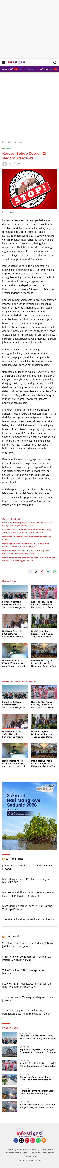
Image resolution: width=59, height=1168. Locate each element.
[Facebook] (15, 1140)
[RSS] (43, 1140)
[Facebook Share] (30, 571)
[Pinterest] (27, 1140)
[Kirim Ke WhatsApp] (54, 571)
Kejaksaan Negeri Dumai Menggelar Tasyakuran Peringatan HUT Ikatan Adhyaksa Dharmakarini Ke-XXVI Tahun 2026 (38, 1051)
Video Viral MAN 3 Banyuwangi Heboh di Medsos (25, 971)
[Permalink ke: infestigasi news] (4, 164)
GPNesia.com (14, 859)
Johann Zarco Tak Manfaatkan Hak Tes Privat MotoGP (27, 867)
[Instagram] (32, 1140)
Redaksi (47, 1149)
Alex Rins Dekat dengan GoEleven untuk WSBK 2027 (28, 921)
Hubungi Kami (30, 1156)
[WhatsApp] (38, 1140)
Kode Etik (35, 1152)
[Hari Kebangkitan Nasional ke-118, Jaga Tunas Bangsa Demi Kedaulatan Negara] (44, 621)
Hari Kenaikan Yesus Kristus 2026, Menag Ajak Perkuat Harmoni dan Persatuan (25, 552)
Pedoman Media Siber (16, 1152)
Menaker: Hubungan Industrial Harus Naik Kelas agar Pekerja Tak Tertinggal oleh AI (29, 559)
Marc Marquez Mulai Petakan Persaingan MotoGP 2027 (25, 880)
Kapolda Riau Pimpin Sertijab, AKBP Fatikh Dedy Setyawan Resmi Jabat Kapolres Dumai (26, 531)
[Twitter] (21, 1140)
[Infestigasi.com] (16, 62)
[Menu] (4, 62)
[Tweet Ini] (36, 571)
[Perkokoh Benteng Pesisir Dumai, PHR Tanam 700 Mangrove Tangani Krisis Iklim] (15, 592)
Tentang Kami (15, 1149)
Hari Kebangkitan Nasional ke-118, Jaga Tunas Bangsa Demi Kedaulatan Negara (25, 545)
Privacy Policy (32, 1149)
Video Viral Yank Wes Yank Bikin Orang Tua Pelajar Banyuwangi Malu (26, 958)
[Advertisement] (29, 29)
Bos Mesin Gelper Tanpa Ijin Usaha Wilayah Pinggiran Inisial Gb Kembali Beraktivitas (38, 1106)
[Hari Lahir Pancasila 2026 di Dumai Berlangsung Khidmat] (15, 621)
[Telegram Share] (48, 571)
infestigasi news (15, 163)
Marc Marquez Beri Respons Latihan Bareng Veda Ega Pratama (27, 907)
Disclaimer (48, 1152)
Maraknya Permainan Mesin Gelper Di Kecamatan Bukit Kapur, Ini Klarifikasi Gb (37, 1092)
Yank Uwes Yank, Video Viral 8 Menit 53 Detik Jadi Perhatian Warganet (27, 945)
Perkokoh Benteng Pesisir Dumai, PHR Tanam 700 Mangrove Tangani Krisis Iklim (27, 524)
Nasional (6, 148)
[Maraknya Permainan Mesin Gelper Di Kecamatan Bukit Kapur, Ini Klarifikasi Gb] (9, 1093)
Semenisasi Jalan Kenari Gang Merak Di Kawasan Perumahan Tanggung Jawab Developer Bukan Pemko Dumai (38, 1078)
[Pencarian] (55, 62)
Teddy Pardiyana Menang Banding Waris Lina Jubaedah (28, 998)
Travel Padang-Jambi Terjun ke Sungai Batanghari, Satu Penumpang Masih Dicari (26, 1012)
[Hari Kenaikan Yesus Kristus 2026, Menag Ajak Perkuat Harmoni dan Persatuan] (15, 650)
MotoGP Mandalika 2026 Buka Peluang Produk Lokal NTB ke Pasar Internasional (28, 894)
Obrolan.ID (13, 936)
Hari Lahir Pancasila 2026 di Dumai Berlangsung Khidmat (26, 538)
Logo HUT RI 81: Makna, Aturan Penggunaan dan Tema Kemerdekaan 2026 (27, 985)
